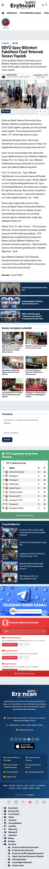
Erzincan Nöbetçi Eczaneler (12, 759)
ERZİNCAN (12, 13)
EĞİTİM (15, 43)
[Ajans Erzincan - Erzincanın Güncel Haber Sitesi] (22, 5)
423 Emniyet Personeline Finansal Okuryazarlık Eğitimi (12, 395)
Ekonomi (20, 785)
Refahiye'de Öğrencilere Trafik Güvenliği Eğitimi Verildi (36, 395)
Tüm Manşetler (12, 772)
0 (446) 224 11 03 (10, 657)
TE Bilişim (30, 795)
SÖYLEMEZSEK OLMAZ (30, 13)
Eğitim (25, 788)
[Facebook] (12, 739)
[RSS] (37, 739)
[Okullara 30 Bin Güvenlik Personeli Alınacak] (36, 338)
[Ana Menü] (3, 5)
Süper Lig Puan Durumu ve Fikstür (28, 856)
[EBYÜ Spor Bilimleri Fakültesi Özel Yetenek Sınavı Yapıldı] (24, 94)
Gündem (12, 785)
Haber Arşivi (11, 777)
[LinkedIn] (25, 739)
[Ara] (46, 5)
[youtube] (30, 802)
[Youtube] (29, 739)
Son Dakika (41, 785)
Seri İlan (12, 826)
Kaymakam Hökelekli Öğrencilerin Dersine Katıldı (10, 372)
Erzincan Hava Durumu (33, 759)
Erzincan (12, 788)
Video (19, 788)
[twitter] (16, 802)
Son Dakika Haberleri (36, 772)
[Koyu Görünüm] (43, 5)
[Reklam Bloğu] (24, 601)
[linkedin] (44, 802)
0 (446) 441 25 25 (10, 644)
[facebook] (9, 802)
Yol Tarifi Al (25, 644)
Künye (37, 788)
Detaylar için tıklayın (24, 515)
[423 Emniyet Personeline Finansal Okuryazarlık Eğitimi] (13, 385)
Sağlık (5, 785)
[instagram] (23, 802)
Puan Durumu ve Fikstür (33, 766)
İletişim (31, 788)
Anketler (12, 835)
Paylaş (7, 111)
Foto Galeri (13, 814)
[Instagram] (20, 739)
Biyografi (12, 832)
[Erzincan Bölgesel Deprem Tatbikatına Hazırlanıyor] (36, 362)
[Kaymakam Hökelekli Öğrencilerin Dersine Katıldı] (13, 362)
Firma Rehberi (15, 823)
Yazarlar (12, 820)
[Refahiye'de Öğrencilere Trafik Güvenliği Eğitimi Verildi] (36, 385)
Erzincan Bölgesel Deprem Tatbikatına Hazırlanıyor (34, 372)
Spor (26, 785)
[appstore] (24, 746)
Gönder (7, 440)
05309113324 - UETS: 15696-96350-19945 (26, 725)
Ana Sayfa (13, 808)
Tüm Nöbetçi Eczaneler (25, 673)
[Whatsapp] (33, 739)
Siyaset (32, 785)
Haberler (5, 43)
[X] (16, 739)
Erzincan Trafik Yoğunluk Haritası (10, 766)
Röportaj (12, 829)
